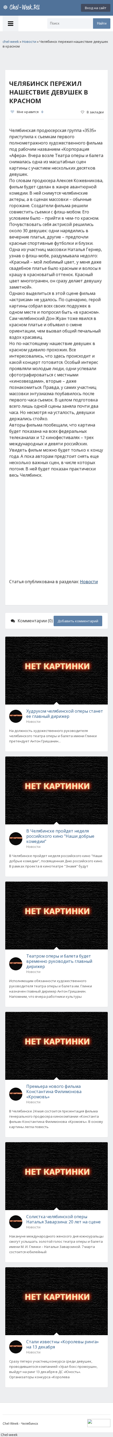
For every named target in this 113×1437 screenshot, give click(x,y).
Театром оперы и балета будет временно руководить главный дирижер (59, 961)
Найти (101, 23)
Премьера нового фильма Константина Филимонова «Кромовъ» (53, 1091)
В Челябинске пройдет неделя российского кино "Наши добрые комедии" (60, 836)
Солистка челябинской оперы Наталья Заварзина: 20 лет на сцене (63, 1219)
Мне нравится (30, 112)
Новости (89, 581)
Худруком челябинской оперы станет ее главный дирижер (64, 713)
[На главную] (22, 8)
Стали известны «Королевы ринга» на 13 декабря (62, 1344)
